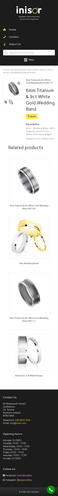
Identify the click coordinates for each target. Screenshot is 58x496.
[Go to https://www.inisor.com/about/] (29, 44)
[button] (19, 83)
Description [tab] (32, 124)
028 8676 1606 (22, 420)
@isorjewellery (24, 480)
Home (6, 70)
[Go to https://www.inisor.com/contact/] (29, 37)
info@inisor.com (18, 423)
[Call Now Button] (51, 490)
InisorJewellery (24, 475)
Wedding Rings (18, 70)
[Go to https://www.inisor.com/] (29, 30)
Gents (29, 70)
